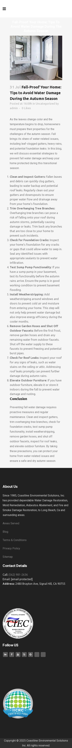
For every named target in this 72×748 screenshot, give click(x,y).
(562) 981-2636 (18, 574)
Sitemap (8, 556)
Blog (5, 531)
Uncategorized (45, 103)
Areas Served (11, 523)
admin (14, 108)
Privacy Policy (12, 548)
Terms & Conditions (15, 540)
